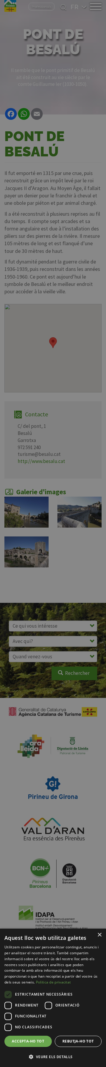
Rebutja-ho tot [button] (78, 1041)
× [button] (99, 935)
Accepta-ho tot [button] (28, 1041)
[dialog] (53, 998)
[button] (53, 1056)
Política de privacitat (53, 982)
